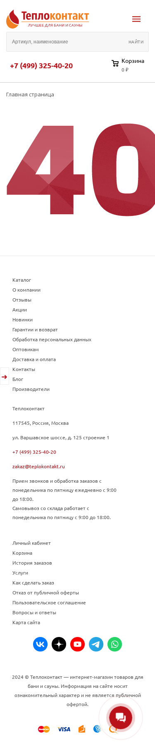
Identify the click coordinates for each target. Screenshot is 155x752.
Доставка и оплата (34, 359)
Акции (19, 309)
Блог (17, 379)
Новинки (22, 319)
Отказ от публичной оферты (45, 592)
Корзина (22, 552)
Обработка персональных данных (51, 339)
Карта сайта (26, 622)
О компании (26, 289)
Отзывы (21, 299)
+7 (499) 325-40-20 (41, 65)
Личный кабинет (31, 542)
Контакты (23, 369)
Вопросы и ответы (34, 612)
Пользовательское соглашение (49, 602)
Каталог (21, 279)
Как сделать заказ (33, 582)
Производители (31, 389)
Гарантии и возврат (35, 329)
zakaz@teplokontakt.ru (38, 466)
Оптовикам (25, 349)
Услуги (20, 572)
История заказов (32, 562)
